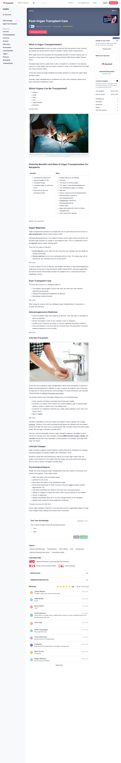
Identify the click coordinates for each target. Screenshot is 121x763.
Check (76, 537)
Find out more (107, 49)
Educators (6, 44)
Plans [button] (95, 3)
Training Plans (8, 63)
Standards (6, 60)
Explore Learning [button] (23, 3)
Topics (5, 54)
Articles (5, 41)
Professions (7, 47)
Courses (6, 31)
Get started (113, 3)
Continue (84, 537)
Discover (8, 15)
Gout (61, 208)
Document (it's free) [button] (38, 32)
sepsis (40, 414)
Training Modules (9, 35)
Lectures (6, 38)
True (34, 528)
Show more (59, 665)
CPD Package (7, 21)
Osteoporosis (63, 200)
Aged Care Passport (10, 24)
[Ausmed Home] (8, 3)
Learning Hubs (8, 50)
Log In (105, 3)
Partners (6, 57)
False (34, 531)
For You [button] (70, 3)
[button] (114, 10)
